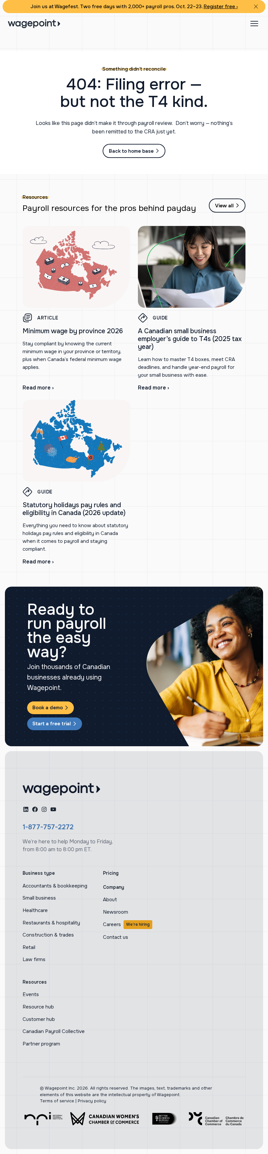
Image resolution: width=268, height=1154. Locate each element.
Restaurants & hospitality (51, 923)
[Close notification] (255, 6)
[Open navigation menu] (254, 23)
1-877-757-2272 (48, 827)
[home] (61, 789)
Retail (29, 947)
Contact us (115, 937)
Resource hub (38, 1007)
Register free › (221, 6)
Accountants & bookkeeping (55, 886)
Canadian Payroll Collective (54, 1031)
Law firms (34, 959)
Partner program (41, 1044)
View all (224, 205)
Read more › (38, 387)
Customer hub (39, 1019)
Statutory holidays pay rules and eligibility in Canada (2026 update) (74, 509)
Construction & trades (48, 935)
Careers (126, 924)
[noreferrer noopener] (43, 1118)
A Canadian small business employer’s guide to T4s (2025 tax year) (190, 339)
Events (31, 994)
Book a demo (47, 707)
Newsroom (115, 912)
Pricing (111, 873)
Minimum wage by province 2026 (73, 331)
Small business (39, 898)
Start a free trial (51, 723)
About (110, 899)
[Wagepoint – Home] (34, 23)
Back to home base (131, 151)
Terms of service (57, 1101)
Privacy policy (92, 1101)
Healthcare (35, 910)
